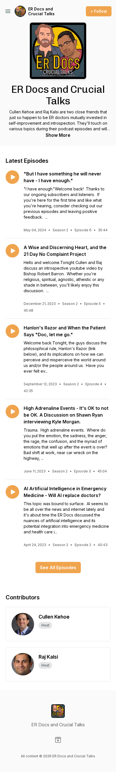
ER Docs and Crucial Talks (41, 11)
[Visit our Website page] (58, 740)
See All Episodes (58, 567)
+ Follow (98, 11)
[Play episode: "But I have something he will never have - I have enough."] (12, 177)
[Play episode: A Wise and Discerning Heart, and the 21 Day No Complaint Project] (12, 251)
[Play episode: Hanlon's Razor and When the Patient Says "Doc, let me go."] (12, 331)
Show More (58, 135)
